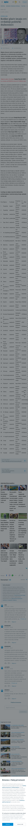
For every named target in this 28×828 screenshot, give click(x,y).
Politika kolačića (15, 787)
